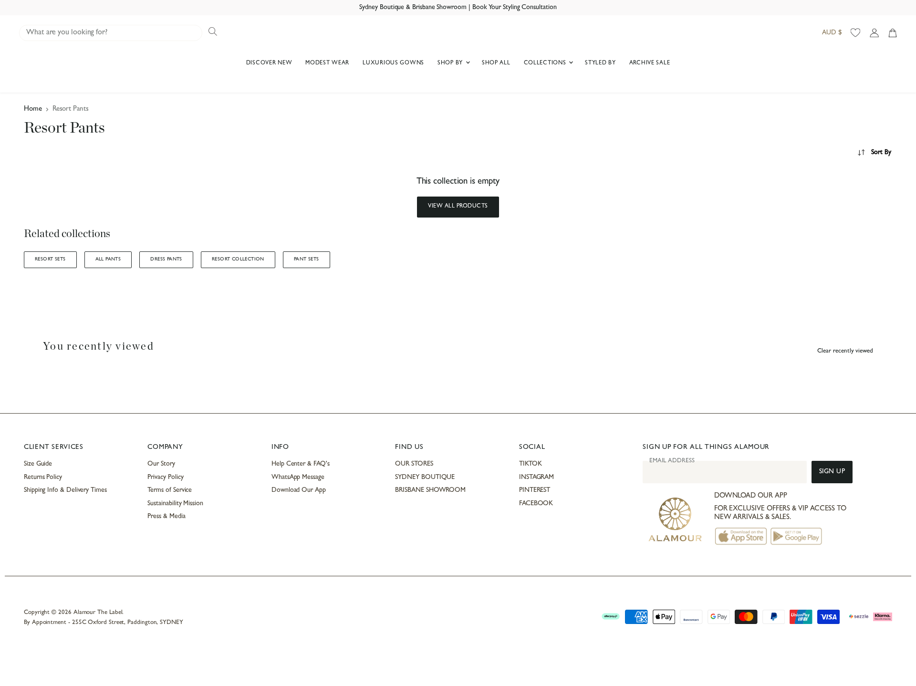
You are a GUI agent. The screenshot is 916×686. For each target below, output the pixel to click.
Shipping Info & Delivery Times (65, 490)
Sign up (832, 472)
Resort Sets (50, 259)
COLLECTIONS (546, 63)
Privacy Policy (165, 477)
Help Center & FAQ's (300, 464)
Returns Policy (43, 477)
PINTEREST (534, 490)
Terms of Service (169, 490)
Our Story (161, 464)
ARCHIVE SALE (649, 63)
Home (33, 109)
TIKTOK (530, 464)
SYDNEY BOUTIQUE (425, 477)
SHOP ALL (496, 63)
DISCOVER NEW (269, 63)
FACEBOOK (536, 503)
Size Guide (38, 464)
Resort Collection (238, 259)
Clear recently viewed (845, 351)
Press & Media (166, 516)
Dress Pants (166, 259)
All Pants (108, 259)
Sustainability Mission (175, 503)
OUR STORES (414, 464)
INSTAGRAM (536, 477)
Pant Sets (306, 259)
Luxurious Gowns (393, 63)
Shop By (451, 63)
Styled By (600, 63)
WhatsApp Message (297, 477)
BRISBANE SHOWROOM (430, 490)
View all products (458, 206)
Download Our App (298, 490)
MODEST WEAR (327, 63)
